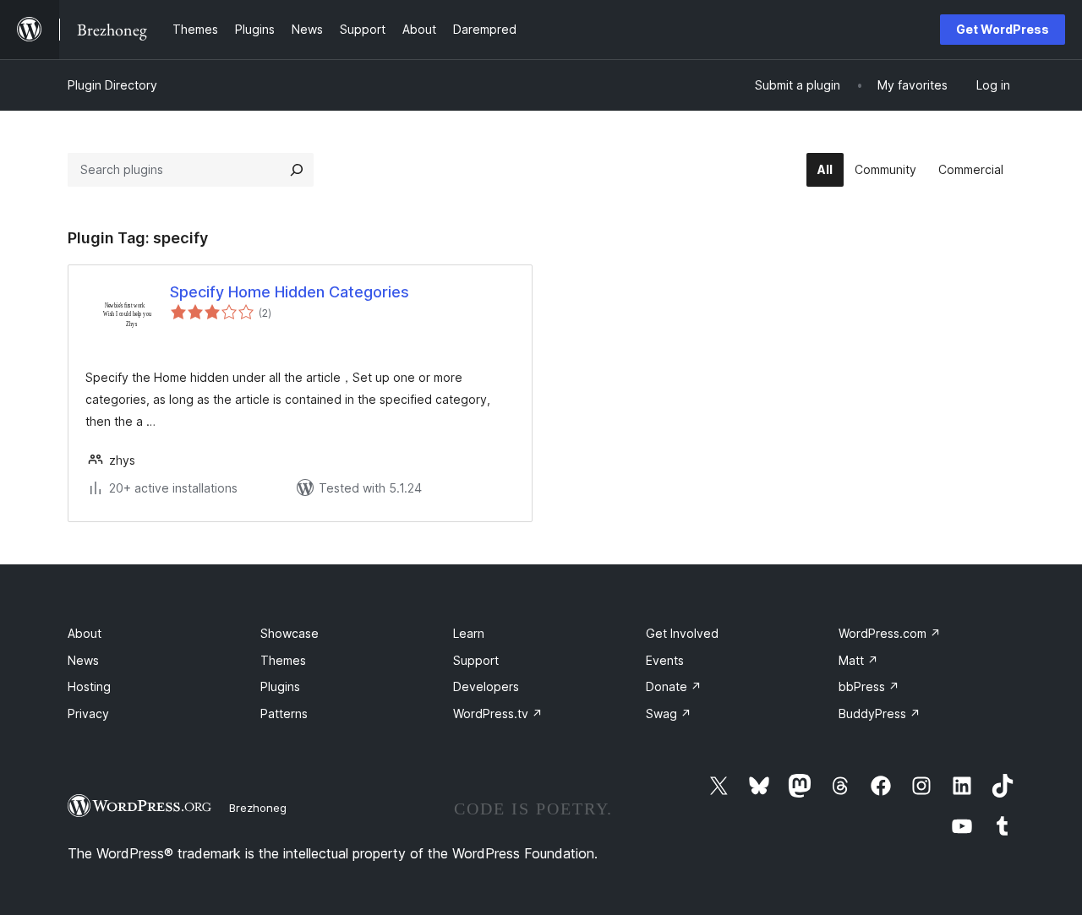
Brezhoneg (258, 807)
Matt (858, 660)
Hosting (89, 686)
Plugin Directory (112, 85)
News (83, 660)
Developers (486, 686)
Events (665, 660)
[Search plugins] (297, 170)
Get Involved (682, 633)
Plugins (280, 686)
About (84, 633)
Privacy (88, 713)
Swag (668, 713)
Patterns (284, 713)
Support (476, 660)
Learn (468, 633)
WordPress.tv (498, 713)
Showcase (289, 633)
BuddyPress (880, 713)
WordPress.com (890, 633)
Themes (283, 660)
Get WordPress (1002, 29)
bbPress (869, 686)
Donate (674, 686)
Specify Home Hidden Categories (289, 292)
